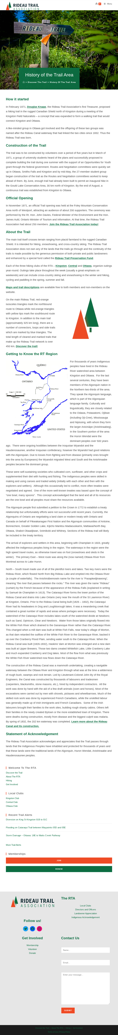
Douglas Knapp (36, 106)
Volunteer (32, 949)
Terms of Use (53, 1032)
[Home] (24, 82)
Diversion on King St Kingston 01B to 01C (26, 819)
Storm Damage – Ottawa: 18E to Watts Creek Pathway (33, 835)
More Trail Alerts (13, 845)
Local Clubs (85, 905)
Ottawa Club (12, 806)
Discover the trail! (27, 346)
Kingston (61, 265)
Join (59, 861)
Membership (32, 945)
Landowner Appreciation (85, 913)
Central (72, 265)
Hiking (9, 780)
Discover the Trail (14, 772)
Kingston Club (12, 798)
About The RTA (13, 776)
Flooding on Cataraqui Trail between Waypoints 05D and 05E (36, 827)
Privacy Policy (64, 1032)
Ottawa (87, 265)
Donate (32, 953)
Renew (59, 869)
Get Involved (12, 784)
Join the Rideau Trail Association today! (73, 224)
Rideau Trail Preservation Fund (74, 258)
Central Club (12, 802)
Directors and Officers (85, 909)
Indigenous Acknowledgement (86, 917)
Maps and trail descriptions (22, 287)
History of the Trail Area (63, 82)
